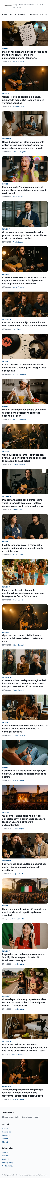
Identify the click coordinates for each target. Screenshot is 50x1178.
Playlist (6, 48)
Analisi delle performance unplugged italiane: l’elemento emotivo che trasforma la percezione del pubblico (22, 1092)
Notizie (12, 14)
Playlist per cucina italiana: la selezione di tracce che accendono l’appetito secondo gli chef (24, 412)
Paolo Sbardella (18, 107)
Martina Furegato (19, 152)
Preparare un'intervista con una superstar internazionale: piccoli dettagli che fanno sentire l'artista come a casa (24, 1047)
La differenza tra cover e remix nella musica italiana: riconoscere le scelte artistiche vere (22, 548)
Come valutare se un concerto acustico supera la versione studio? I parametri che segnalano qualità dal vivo (24, 280)
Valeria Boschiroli (19, 242)
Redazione (6, 1156)
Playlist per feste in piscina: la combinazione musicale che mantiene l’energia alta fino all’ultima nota (23, 593)
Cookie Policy (7, 1166)
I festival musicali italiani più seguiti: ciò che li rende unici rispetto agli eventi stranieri (24, 912)
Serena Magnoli (18, 780)
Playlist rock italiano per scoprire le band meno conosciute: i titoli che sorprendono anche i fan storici (24, 54)
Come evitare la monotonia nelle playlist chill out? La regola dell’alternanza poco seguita (24, 773)
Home (4, 14)
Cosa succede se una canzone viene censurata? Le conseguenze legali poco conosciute (24, 367)
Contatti (5, 1159)
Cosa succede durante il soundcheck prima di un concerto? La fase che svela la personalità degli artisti (24, 457)
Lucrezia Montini (19, 464)
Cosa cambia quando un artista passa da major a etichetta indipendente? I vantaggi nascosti (25, 728)
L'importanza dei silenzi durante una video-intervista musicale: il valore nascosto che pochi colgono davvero (23, 502)
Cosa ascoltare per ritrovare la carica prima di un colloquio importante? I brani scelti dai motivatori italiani (24, 235)
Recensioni (23, 14)
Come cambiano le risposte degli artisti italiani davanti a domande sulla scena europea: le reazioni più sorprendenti (24, 683)
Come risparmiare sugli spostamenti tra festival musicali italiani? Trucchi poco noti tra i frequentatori (24, 1002)
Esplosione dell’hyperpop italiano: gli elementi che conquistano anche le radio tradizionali (24, 190)
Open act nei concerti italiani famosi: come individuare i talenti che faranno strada (23, 638)
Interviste (34, 14)
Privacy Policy (7, 1162)
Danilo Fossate (18, 61)
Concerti (44, 14)
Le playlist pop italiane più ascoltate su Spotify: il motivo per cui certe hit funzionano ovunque (23, 957)
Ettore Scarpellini (19, 645)
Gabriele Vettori (19, 197)
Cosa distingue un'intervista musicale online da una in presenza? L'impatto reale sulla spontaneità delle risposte (23, 145)
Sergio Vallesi (18, 600)
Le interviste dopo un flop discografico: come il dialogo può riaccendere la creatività (24, 867)
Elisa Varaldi (17, 329)
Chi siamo (6, 1152)
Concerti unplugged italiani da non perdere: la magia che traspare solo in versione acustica (23, 99)
